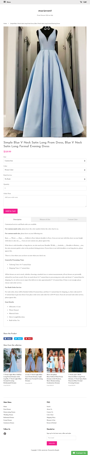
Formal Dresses (8, 420)
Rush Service (8, 175)
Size (5, 157)
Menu (8, 2)
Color (5, 166)
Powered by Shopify (53, 450)
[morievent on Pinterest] (5, 434)
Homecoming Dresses (9, 412)
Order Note (7, 193)
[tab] (17, 219)
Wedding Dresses (8, 415)
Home (5, 23)
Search (48, 406)
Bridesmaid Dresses (9, 417)
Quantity (6, 184)
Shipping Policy (51, 417)
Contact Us (50, 412)
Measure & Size (51, 420)
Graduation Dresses (9, 423)
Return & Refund (51, 423)
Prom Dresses (7, 409)
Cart (84, 2)
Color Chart (50, 415)
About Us (49, 409)
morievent (45, 10)
